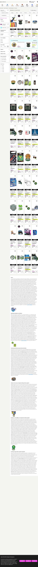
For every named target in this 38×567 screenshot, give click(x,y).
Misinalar (16, 8)
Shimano (25, 12)
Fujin (30, 12)
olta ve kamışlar (31, 374)
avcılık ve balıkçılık (29, 304)
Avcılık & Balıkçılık (11, 8)
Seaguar (12, 12)
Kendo (17, 12)
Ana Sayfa (1, 8)
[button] (36, 45)
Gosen (34, 12)
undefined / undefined (5, 12)
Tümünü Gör (34, 40)
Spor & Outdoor (6, 8)
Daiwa (21, 12)
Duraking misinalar (24, 340)
